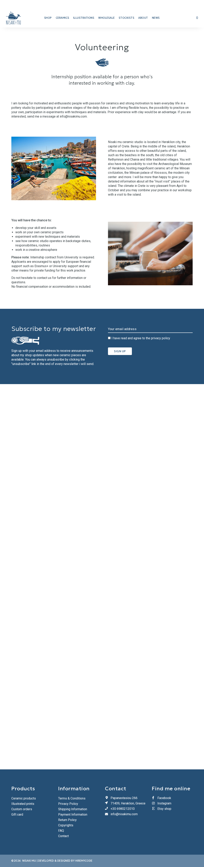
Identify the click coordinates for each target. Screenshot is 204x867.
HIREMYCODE (83, 860)
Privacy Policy (68, 804)
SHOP (48, 18)
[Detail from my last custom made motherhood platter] (119, 421)
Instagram (164, 803)
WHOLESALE (106, 18)
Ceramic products (23, 798)
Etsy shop (164, 809)
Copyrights (65, 825)
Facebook (164, 798)
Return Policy (67, 820)
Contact (63, 836)
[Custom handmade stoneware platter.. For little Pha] (187, 405)
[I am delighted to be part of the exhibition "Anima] (51, 576)
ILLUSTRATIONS (83, 18)
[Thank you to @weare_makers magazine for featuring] (17, 489)
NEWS (156, 18)
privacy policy (160, 338)
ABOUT (143, 18)
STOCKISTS (126, 18)
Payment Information (72, 814)
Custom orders (21, 809)
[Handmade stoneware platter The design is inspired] (153, 412)
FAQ (61, 831)
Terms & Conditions (71, 798)
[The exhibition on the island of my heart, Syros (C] (85, 440)
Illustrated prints (22, 804)
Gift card (17, 814)
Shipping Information (72, 809)
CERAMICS (62, 18)
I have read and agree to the (141, 338)
